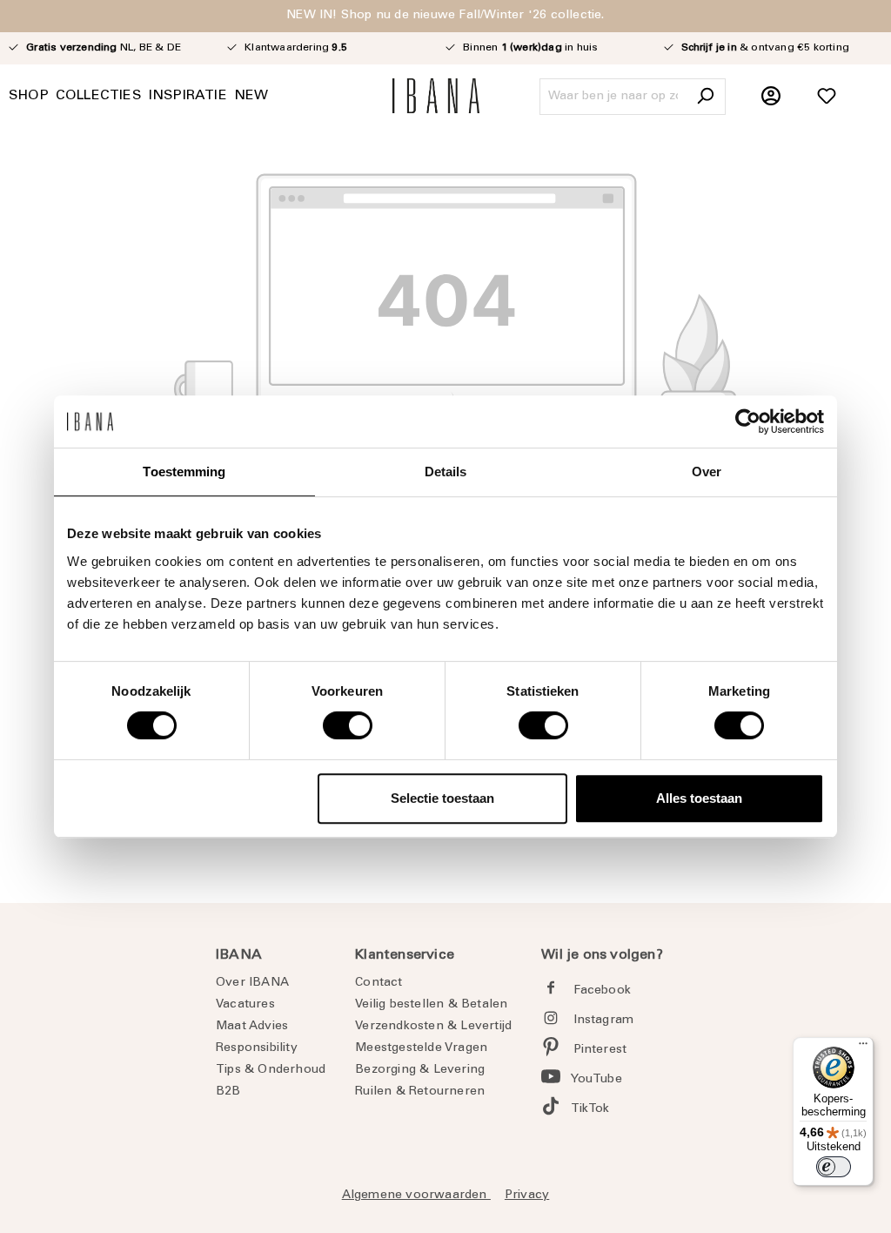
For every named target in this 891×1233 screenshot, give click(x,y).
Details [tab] (446, 471)
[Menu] (863, 1047)
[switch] (347, 725)
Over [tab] (706, 471)
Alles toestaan (699, 798)
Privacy (527, 1195)
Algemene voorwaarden (416, 1195)
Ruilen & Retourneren (420, 1092)
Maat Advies (252, 1027)
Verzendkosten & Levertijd (433, 1027)
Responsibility (257, 1048)
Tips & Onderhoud (270, 1070)
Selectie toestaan (442, 798)
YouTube (596, 1080)
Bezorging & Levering (420, 1070)
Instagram (603, 1020)
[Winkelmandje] (872, 87)
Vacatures (245, 1005)
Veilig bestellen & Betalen (431, 1005)
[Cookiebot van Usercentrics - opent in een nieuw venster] (748, 421)
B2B (228, 1092)
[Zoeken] (705, 96)
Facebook (602, 991)
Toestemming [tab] (184, 471)
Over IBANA (252, 983)
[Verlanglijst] (826, 96)
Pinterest (600, 1050)
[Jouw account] (771, 96)
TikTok (590, 1109)
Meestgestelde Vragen (421, 1048)
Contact (378, 983)
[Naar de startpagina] (435, 95)
